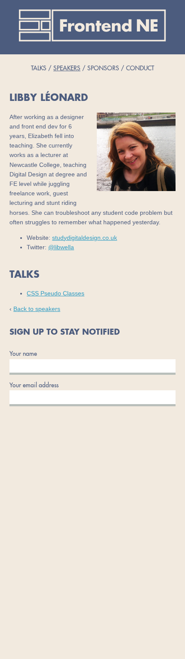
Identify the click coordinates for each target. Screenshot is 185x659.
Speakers (66, 69)
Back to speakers (36, 309)
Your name (23, 354)
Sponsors (103, 69)
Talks (38, 69)
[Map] (92, 548)
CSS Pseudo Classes (55, 293)
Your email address (34, 386)
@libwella (61, 247)
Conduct (140, 69)
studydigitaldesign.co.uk (84, 238)
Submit (92, 409)
